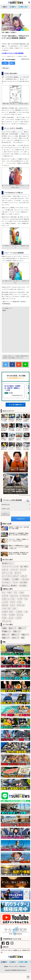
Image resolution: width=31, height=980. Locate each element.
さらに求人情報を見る (15, 404)
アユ (25, 599)
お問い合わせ (22, 966)
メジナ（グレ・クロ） (9, 608)
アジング (23, 570)
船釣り (12, 63)
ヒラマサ (5, 596)
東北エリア (12, 628)
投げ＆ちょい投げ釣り (9, 586)
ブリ (15, 592)
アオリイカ (20, 605)
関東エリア (22, 628)
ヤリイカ (20, 615)
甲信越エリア (6, 631)
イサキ (21, 592)
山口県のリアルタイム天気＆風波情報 (12, 53)
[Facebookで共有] (12, 364)
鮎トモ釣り (24, 566)
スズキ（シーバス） (8, 599)
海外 (22, 638)
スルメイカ (14, 596)
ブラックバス (6, 621)
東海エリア (6, 634)
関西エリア (15, 634)
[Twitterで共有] (5, 364)
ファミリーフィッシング (10, 566)
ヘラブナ (18, 618)
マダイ (9, 592)
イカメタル (25, 579)
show (7, 68)
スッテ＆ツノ (6, 582)
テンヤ (15, 582)
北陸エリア (17, 631)
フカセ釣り (6, 579)
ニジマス (5, 602)
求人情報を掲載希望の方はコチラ (15, 378)
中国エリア (25, 634)
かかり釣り (23, 582)
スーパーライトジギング (10, 576)
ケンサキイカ (24, 596)
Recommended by (23, 495)
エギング (5, 570)
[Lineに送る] (25, 364)
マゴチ (4, 615)
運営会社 (6, 966)
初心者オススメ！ (8, 563)
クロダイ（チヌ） (8, 612)
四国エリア (6, 638)
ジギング (24, 576)
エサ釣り (5, 63)
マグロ (4, 618)
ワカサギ (12, 615)
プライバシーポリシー (14, 966)
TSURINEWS (14, 970)
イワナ (19, 602)
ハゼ (25, 612)
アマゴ (12, 602)
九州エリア (15, 638)
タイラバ (18, 573)
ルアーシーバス (7, 573)
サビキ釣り (23, 586)
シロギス (19, 612)
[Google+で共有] (18, 364)
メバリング (14, 570)
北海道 (4, 628)
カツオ (11, 618)
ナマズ (20, 599)
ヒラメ (12, 605)
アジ (3, 592)
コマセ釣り (15, 579)
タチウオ (5, 605)
